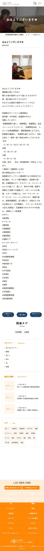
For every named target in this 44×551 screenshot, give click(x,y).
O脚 (24, 438)
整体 (27, 433)
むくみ (7, 438)
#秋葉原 (18, 332)
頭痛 (7, 367)
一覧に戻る (22, 315)
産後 (13, 438)
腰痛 (7, 352)
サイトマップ (33, 533)
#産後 (26, 332)
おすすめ (29, 428)
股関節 (33, 433)
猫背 (29, 438)
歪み (7, 359)
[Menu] (39, 3)
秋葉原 (21, 433)
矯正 (15, 433)
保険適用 (22, 428)
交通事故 (14, 428)
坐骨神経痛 (15, 442)
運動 (36, 428)
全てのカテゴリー (12, 348)
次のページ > (36, 315)
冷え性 (19, 438)
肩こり (8, 355)
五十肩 (7, 442)
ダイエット (8, 433)
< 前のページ (8, 315)
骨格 (22, 442)
